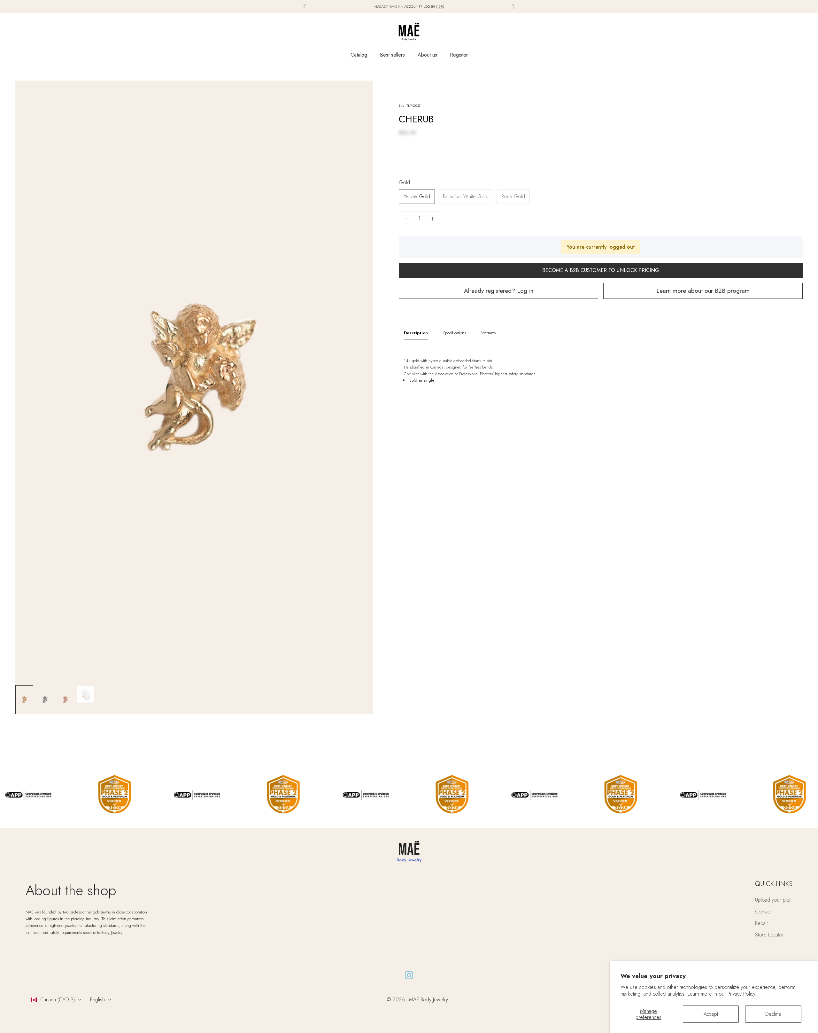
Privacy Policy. (742, 994)
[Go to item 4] (86, 694)
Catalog (359, 54)
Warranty (488, 333)
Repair (761, 923)
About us (427, 54)
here (440, 6)
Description (416, 333)
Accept (711, 1014)
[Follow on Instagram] (409, 975)
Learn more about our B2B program (703, 290)
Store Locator (769, 934)
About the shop (71, 890)
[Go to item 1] (24, 699)
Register (459, 54)
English (97, 999)
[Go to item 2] (45, 699)
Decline (773, 1014)
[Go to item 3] (65, 699)
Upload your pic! (773, 900)
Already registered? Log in (498, 290)
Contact (763, 911)
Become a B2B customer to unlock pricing (600, 270)
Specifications (454, 333)
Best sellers (392, 54)
